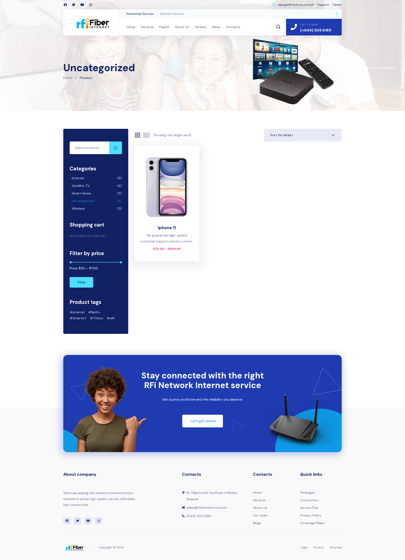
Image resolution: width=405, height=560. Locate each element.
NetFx (95, 312)
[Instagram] (90, 4)
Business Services (172, 14)
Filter (81, 282)
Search (115, 147)
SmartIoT (80, 318)
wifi (112, 318)
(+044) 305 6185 (315, 30)
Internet (78, 178)
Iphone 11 (167, 227)
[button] (202, 421)
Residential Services (140, 14)
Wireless (78, 208)
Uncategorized (83, 201)
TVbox (98, 318)
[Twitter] (73, 4)
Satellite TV (81, 185)
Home (67, 78)
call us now (309, 24)
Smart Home (81, 193)
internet (79, 312)
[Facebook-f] (65, 4)
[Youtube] (82, 4)
